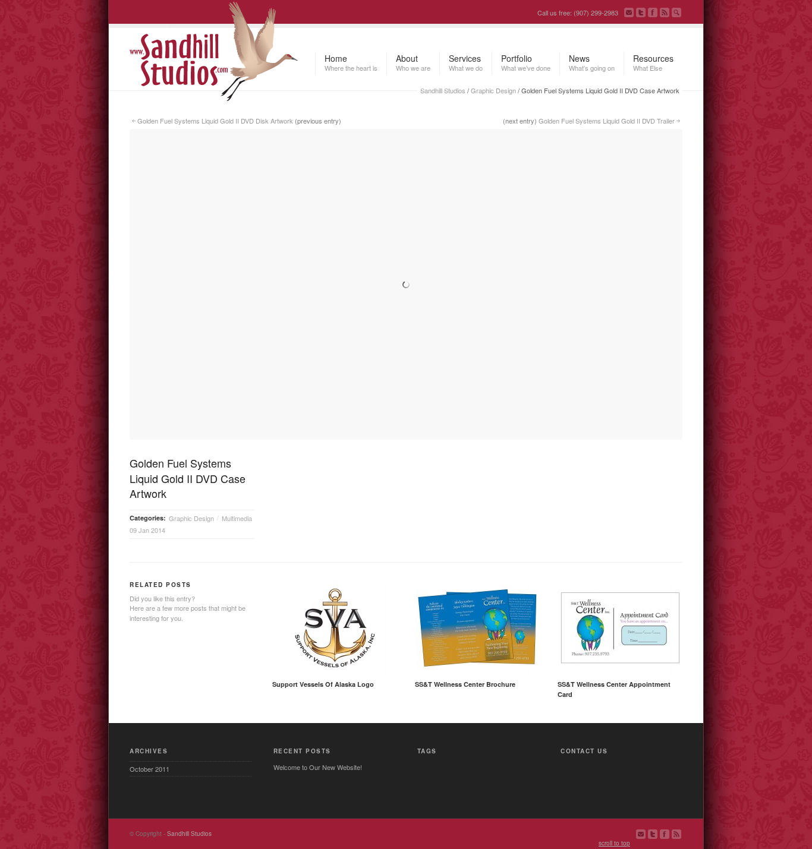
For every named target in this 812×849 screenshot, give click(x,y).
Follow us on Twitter (641, 12)
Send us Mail (629, 12)
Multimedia (237, 518)
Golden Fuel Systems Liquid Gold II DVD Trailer (607, 120)
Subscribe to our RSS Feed (665, 12)
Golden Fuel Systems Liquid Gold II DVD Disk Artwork (215, 120)
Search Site (676, 12)
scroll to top (614, 843)
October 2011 (149, 769)
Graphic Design (493, 90)
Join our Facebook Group (653, 12)
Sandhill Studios (442, 90)
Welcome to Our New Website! (317, 767)
